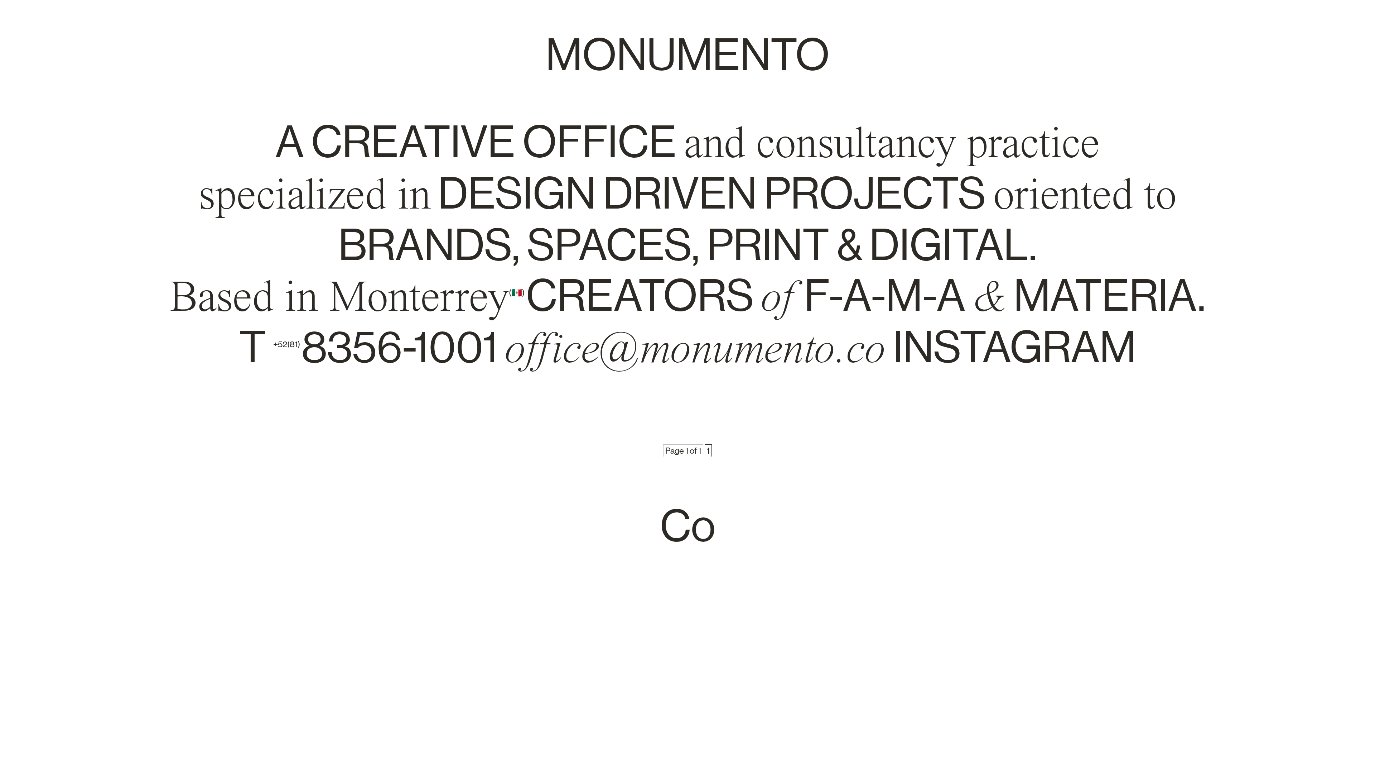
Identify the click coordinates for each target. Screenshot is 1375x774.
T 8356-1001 (372, 347)
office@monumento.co (695, 347)
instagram (1014, 347)
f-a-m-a (884, 295)
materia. (1110, 295)
